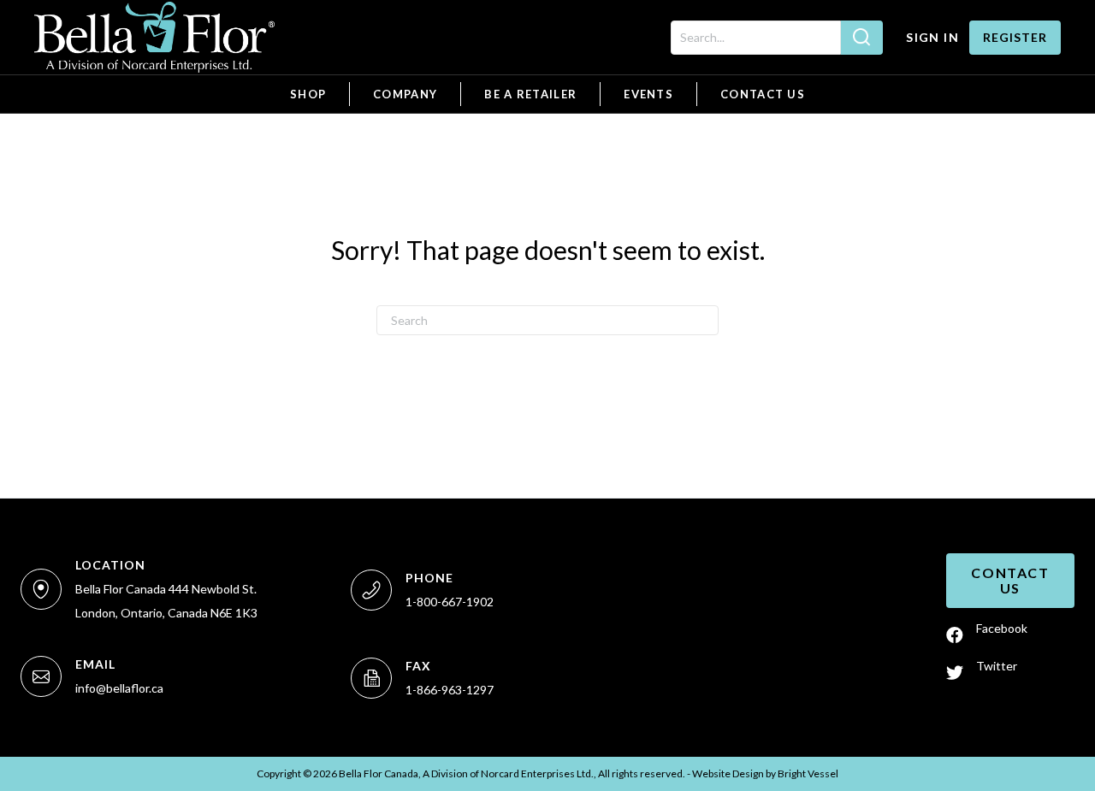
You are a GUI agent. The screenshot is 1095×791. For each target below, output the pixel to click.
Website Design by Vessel (765, 773)
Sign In (932, 37)
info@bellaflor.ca (119, 688)
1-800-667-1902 (449, 601)
